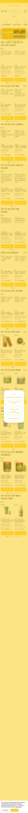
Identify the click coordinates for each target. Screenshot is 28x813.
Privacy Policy (18, 807)
